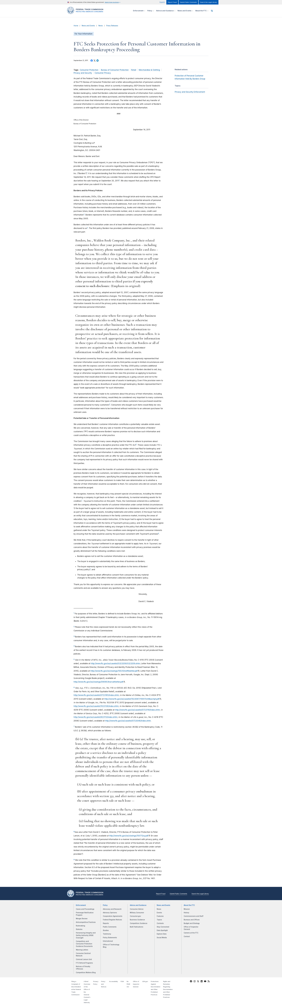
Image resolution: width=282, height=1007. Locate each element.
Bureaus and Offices (192, 920)
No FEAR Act (128, 984)
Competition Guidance (138, 923)
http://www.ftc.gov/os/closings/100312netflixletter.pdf (114, 671)
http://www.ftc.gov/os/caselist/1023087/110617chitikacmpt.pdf (131, 699)
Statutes (79, 929)
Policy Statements (110, 937)
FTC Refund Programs (84, 963)
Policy (105, 905)
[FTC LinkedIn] (201, 982)
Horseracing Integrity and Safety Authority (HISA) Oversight (86, 935)
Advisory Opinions (110, 912)
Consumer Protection (89, 70)
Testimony (107, 934)
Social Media (162, 937)
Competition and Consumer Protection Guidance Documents (84, 943)
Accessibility (113, 981)
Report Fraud (172, 2)
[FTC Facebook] (191, 982)
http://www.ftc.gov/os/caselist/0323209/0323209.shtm (115, 663)
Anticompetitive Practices (86, 922)
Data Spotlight (162, 930)
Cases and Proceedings (85, 909)
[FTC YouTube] (205, 982)
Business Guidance (137, 920)
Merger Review (81, 918)
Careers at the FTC (191, 933)
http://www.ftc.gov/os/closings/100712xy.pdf (128, 836)
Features (160, 916)
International (108, 941)
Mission (187, 909)
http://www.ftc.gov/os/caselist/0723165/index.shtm (96, 695)
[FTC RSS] (209, 982)
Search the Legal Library (208, 2)
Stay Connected (163, 927)
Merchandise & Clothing (149, 70)
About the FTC (189, 905)
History (186, 912)
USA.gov (145, 981)
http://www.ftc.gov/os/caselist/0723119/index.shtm (137, 710)
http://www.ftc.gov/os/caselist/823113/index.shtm (95, 717)
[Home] (86, 13)
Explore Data (161, 934)
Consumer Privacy (103, 73)
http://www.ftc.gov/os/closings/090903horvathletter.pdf (98, 682)
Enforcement (81, 905)
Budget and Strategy (192, 923)
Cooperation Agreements (112, 916)
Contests (160, 923)
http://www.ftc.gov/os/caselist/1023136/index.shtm (96, 706)
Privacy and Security (83, 73)
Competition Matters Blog (86, 972)
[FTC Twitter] (198, 981)
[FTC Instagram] (194, 982)
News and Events (88, 26)
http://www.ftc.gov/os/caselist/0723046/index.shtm (128, 721)
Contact (187, 936)
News (100, 26)
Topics (159, 920)
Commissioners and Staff (193, 916)
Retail (133, 70)
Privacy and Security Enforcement (190, 92)
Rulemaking (80, 926)
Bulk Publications (136, 927)
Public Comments (109, 927)
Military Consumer (137, 912)
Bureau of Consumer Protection (115, 70)
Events (159, 912)
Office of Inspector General (136, 984)
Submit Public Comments (188, 2)
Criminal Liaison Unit (84, 959)
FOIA (122, 981)
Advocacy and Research (112, 909)
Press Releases (112, 26)
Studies (106, 930)
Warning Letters (82, 950)
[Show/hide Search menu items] (212, 10)
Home (76, 26)
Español (162, 2)
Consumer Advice (136, 909)
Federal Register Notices (112, 920)
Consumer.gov (135, 916)
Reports (106, 923)
